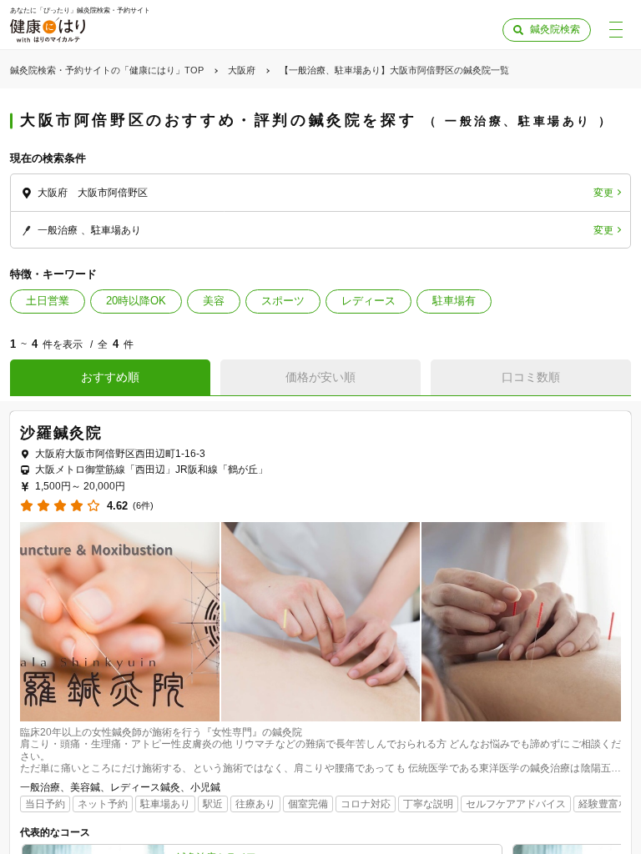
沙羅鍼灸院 (61, 432)
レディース (368, 300)
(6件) (143, 505)
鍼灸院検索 (555, 29)
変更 (603, 193)
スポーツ (283, 300)
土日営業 (47, 300)
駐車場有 (454, 300)
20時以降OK (136, 300)
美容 (214, 300)
